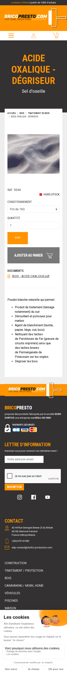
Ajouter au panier (29, 255)
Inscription (14, 487)
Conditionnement (19, 202)
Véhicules (12, 593)
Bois (8, 578)
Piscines (11, 600)
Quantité (13, 218)
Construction (15, 563)
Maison (10, 608)
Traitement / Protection (24, 570)
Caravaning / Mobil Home (24, 585)
